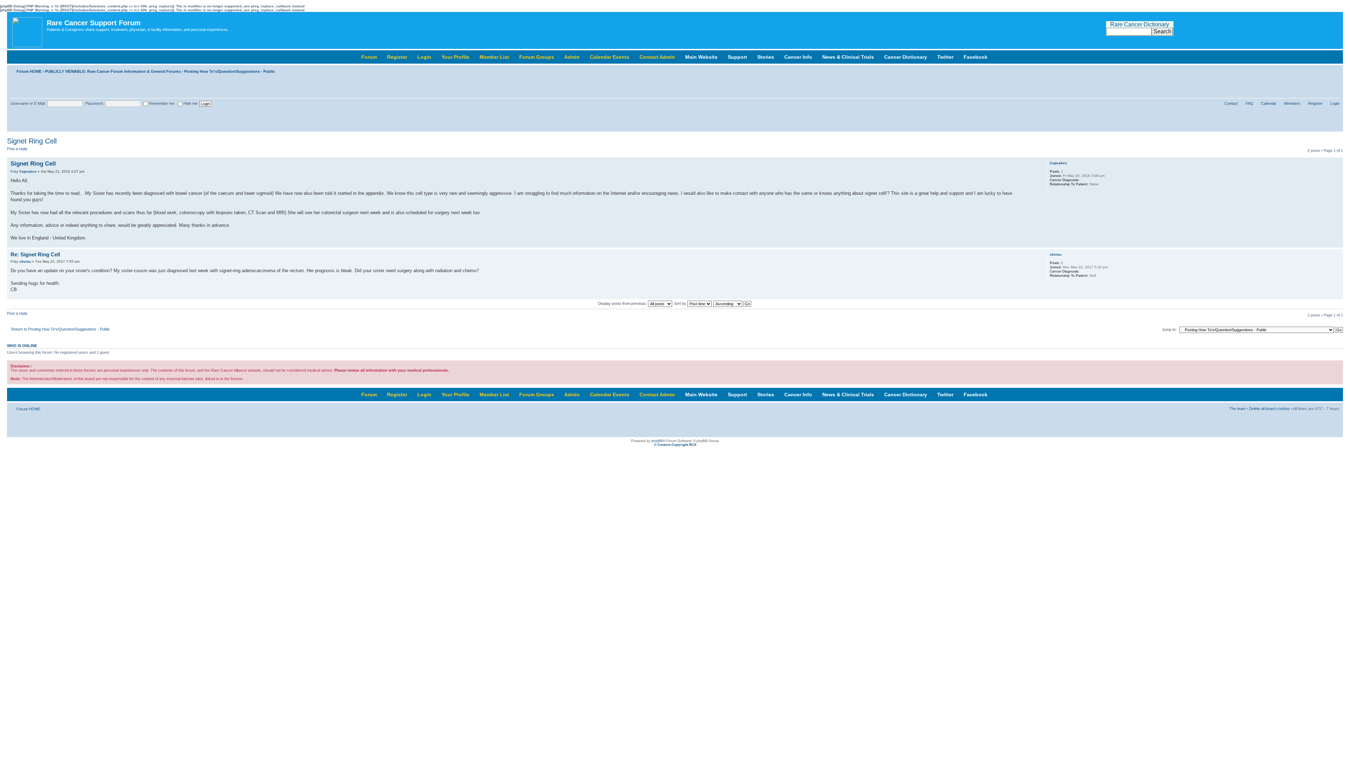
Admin (572, 57)
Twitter (945, 57)
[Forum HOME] (28, 30)
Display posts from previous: (623, 303)
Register (397, 57)
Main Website (701, 57)
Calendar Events (609, 57)
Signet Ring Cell (32, 141)
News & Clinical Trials (848, 57)
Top (1337, 244)
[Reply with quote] (1011, 162)
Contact (1231, 103)
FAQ (1249, 103)
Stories (765, 57)
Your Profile (455, 57)
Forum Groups (536, 57)
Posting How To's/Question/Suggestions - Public (229, 71)
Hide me (190, 103)
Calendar (1269, 103)
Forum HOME (29, 71)
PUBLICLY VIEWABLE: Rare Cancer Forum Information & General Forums (113, 71)
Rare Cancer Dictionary (1139, 24)
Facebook (976, 57)
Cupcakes (28, 171)
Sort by (680, 303)
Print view (1324, 70)
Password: (94, 103)
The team (1237, 408)
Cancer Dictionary (905, 57)
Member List (494, 57)
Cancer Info (798, 57)
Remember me (161, 103)
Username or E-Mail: (28, 103)
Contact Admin (657, 57)
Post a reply (17, 149)
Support (737, 57)
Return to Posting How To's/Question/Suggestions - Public (60, 329)
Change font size (1334, 70)
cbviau (25, 261)
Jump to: (1169, 329)
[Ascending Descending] (732, 303)
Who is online (22, 346)
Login (424, 57)
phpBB (657, 441)
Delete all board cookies (1269, 408)
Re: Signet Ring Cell (35, 254)
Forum (369, 57)
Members (1292, 103)
